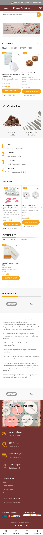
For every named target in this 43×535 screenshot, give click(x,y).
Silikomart (25, 84)
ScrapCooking (6, 83)
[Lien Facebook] (15, 525)
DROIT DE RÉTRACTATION (11, 499)
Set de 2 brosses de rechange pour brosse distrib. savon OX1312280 (30, 208)
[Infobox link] (21, 146)
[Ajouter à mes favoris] (18, 54)
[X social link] (18, 525)
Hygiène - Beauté (27, 210)
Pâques (4, 81)
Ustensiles (6, 212)
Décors (29, 77)
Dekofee (6, 217)
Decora (4, 271)
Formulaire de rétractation (11, 502)
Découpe (6, 214)
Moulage (8, 79)
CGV (4, 482)
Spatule (4, 269)
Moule (3, 79)
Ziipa (31, 304)
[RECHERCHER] (39, 14)
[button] (11, 91)
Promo (9, 81)
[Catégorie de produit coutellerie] (31, 124)
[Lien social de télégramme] (27, 525)
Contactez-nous (8, 493)
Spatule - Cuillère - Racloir (9, 267)
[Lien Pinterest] (21, 525)
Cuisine (36, 210)
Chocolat (14, 79)
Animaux (15, 210)
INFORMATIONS (8, 478)
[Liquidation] (21, 30)
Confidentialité (8, 486)
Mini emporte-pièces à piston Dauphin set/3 (10, 207)
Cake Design (14, 212)
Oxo (23, 215)
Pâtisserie (37, 79)
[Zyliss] (12, 304)
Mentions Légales (9, 489)
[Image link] (11, 516)
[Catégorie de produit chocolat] (11, 124)
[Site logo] (21, 8)
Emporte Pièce (7, 210)
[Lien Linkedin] (24, 525)
